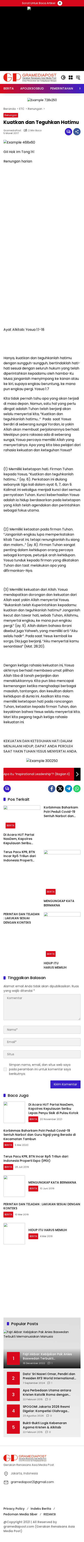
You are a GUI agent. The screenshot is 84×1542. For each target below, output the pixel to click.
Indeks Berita (41, 1508)
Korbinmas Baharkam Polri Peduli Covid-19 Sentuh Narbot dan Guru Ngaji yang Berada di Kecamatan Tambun (61, 811)
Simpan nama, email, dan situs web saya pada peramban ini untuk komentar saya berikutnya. (40, 1069)
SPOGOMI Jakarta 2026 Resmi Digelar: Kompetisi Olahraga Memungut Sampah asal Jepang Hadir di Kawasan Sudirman (48, 1409)
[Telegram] (68, 788)
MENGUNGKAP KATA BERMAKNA (59, 903)
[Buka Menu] (70, 77)
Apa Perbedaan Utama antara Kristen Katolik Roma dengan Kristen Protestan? (47, 1392)
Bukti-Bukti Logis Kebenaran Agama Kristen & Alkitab (45, 1425)
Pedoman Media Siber (20, 1514)
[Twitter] (60, 788)
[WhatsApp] (77, 788)
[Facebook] (51, 788)
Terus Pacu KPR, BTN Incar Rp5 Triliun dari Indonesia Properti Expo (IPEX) (19, 856)
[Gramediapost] (29, 77)
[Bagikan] (77, 131)
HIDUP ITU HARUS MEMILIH (55, 965)
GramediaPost (12, 130)
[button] (63, 77)
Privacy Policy (14, 1508)
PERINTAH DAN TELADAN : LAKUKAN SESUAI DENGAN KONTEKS (21, 918)
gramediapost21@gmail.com (32, 1482)
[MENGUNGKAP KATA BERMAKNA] (62, 873)
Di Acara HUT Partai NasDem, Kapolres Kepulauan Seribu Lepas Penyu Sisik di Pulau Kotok (18, 839)
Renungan (11, 115)
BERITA (10, 825)
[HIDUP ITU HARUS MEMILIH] (62, 935)
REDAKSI (50, 1514)
